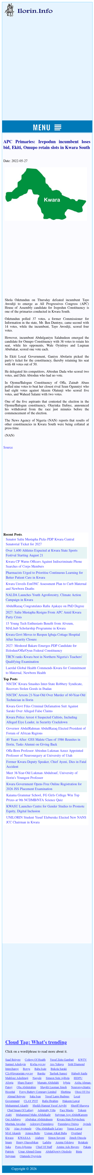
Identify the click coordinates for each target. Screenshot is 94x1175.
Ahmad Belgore (16, 1096)
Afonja (9, 1082)
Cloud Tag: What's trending (36, 1042)
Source (8, 447)
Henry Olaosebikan (27, 1142)
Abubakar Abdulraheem (39, 1119)
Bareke (41, 1073)
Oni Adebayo (13, 1119)
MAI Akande (13, 1133)
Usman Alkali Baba (55, 1133)
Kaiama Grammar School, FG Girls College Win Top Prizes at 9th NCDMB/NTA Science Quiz (42, 797)
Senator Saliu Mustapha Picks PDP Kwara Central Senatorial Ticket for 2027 (40, 541)
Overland (76, 1133)
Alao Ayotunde (22, 1128)
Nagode (37, 1078)
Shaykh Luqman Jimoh (53, 1087)
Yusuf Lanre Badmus (57, 1096)
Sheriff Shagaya (80, 1105)
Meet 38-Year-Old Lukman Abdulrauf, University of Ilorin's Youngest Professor (42, 775)
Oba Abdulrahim (26, 1087)
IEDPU (78, 1078)
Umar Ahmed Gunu (29, 1151)
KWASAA (24, 1137)
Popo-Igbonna (23, 1147)
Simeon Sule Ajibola (57, 1078)
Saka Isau (35, 1096)
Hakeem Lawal (71, 1101)
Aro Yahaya (57, 1064)
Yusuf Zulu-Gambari (62, 1059)
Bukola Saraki (59, 1069)
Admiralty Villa (46, 1110)
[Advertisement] (47, 63)
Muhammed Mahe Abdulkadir (33, 1114)
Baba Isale (40, 1069)
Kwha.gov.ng (38, 1064)
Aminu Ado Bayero (67, 1147)
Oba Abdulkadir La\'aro (49, 1128)
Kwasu (9, 1137)
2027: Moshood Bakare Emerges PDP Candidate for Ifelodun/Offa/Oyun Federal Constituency (41, 648)
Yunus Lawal (74, 1128)
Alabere (39, 1137)
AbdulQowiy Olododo (59, 1151)
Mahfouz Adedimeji (16, 1078)
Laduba (47, 1142)
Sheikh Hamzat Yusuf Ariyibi (50, 1105)
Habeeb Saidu (79, 1073)
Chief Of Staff (44, 1147)
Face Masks (67, 1110)
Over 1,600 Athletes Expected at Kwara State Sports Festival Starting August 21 (41, 552)
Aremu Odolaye (64, 1142)
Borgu (26, 1069)
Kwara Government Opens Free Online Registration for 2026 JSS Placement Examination (44, 786)
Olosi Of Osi (82, 1092)
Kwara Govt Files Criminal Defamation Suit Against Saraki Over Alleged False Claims (42, 708)
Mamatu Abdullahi (48, 1082)
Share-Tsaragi (25, 1082)
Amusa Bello (32, 1133)
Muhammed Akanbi (16, 1105)
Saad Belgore (12, 1059)
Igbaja (66, 1082)
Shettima (66, 1092)
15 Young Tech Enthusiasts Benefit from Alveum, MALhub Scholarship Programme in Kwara (40, 625)
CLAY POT (31, 1101)
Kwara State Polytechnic (71, 1119)
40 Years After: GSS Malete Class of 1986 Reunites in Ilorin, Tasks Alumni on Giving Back (43, 741)
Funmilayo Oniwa (68, 1124)
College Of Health (35, 1059)
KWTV (82, 1059)
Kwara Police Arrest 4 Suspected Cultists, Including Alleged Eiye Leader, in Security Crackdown (41, 719)
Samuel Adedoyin (15, 1064)
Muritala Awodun (15, 1124)
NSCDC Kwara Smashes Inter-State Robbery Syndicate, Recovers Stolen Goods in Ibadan (44, 686)
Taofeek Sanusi (58, 1073)
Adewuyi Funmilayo (42, 1124)
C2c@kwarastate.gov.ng (19, 1073)
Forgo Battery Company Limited (37, 1092)
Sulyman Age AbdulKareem (71, 1114)
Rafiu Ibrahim (50, 1101)
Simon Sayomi (56, 1137)
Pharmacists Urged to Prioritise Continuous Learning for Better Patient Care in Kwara (44, 575)
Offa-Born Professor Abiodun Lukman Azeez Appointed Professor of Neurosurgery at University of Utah (44, 753)
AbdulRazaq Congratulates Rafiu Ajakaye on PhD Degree (45, 606)
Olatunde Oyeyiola (30, 1156)
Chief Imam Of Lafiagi (20, 1110)
